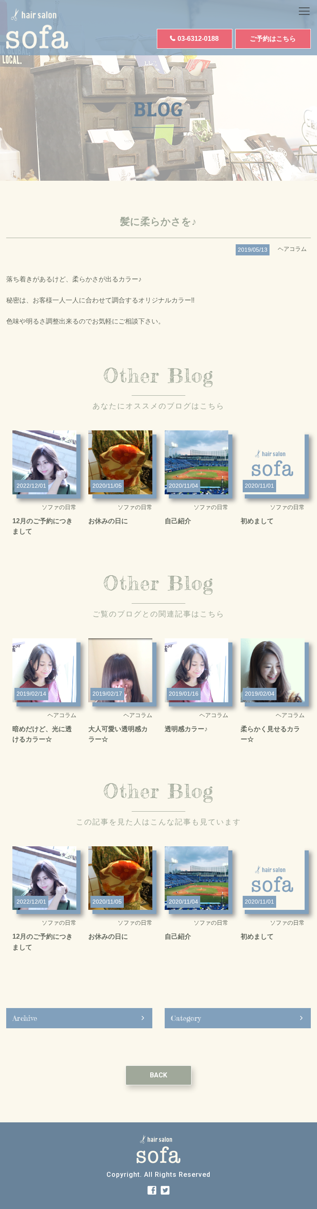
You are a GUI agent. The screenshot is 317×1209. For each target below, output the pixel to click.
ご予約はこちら (273, 38)
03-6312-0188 (198, 38)
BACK (158, 1075)
